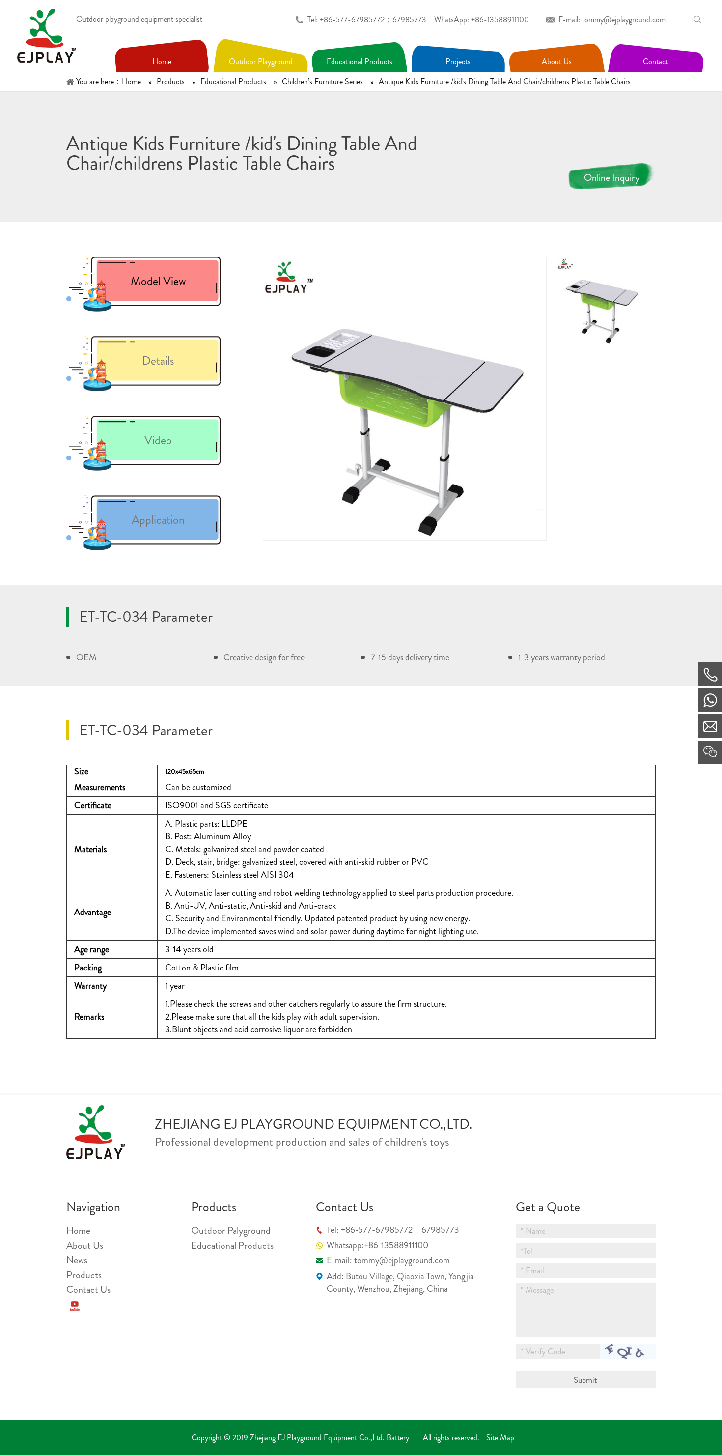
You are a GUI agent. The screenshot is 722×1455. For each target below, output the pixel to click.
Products (84, 1275)
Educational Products (232, 1245)
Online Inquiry (611, 178)
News (76, 1260)
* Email (532, 1270)
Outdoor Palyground (231, 1231)
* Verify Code (543, 1351)
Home (78, 1231)
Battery (398, 1437)
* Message (537, 1290)
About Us (84, 1245)
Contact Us (88, 1290)
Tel (526, 1250)
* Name (533, 1231)
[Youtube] (75, 1305)
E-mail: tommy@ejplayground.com (612, 19)
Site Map (500, 1437)
